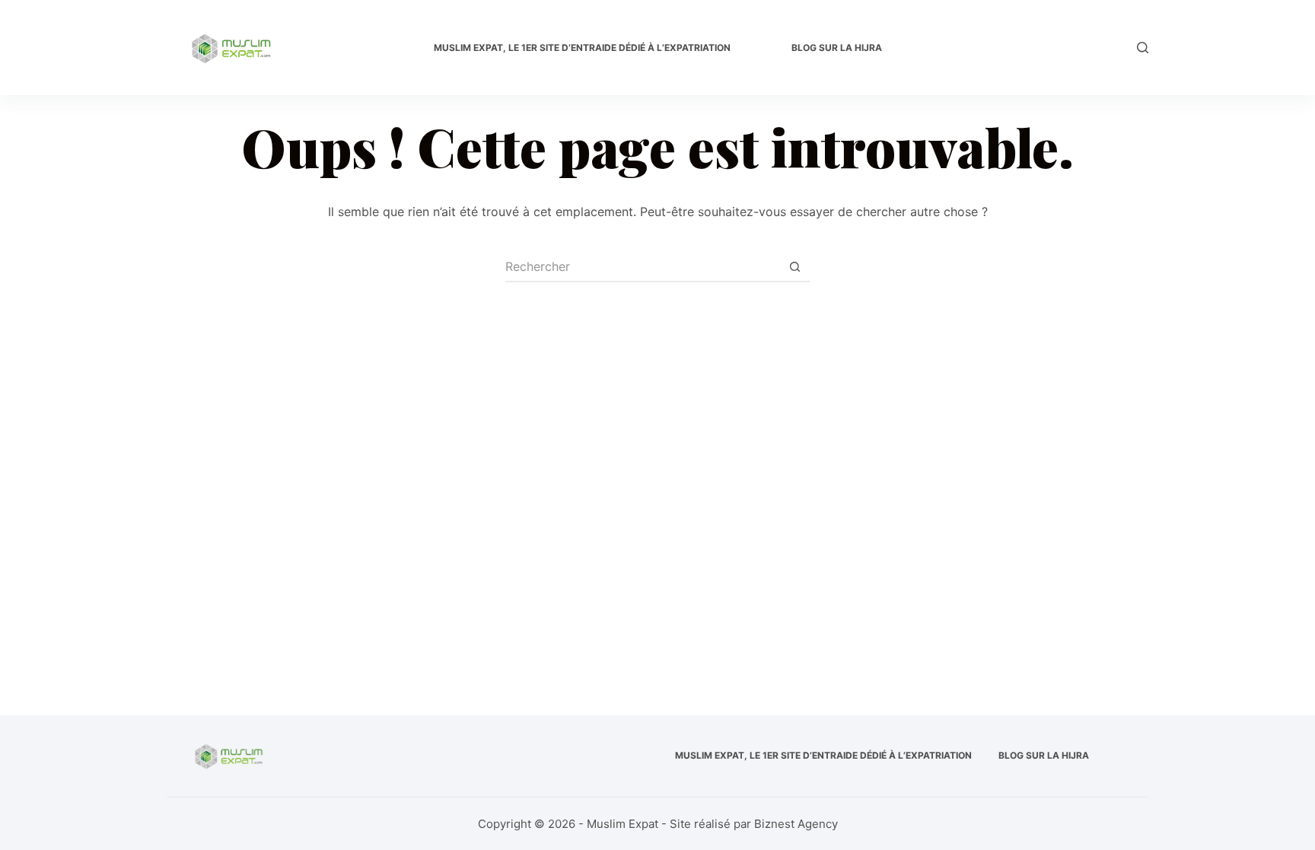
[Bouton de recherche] (794, 267)
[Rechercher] (1142, 47)
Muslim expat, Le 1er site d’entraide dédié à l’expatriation (582, 47)
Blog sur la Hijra (836, 47)
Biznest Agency (796, 824)
